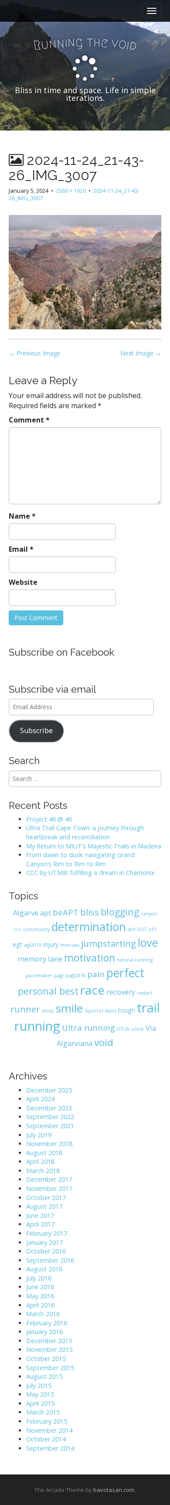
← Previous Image (35, 353)
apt (45, 913)
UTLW (123, 1029)
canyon (149, 914)
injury (50, 944)
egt (17, 944)
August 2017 (44, 1206)
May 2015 (40, 1394)
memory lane (39, 959)
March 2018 (43, 1170)
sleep (48, 1011)
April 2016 (40, 1305)
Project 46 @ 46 (49, 819)
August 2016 (44, 1269)
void (103, 1042)
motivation (89, 958)
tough (126, 1010)
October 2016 (46, 1251)
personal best (48, 991)
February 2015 (46, 1421)
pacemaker (39, 975)
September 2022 (50, 1117)
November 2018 (49, 1144)
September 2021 (50, 1126)
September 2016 (50, 1260)
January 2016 (44, 1331)
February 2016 (46, 1323)
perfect (125, 973)
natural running (135, 960)
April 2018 (40, 1161)
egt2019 (32, 945)
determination (88, 927)
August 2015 (44, 1376)
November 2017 (49, 1188)
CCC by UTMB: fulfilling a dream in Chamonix (90, 872)
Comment (29, 420)
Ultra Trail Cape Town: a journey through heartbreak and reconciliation (85, 832)
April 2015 (40, 1403)
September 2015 (50, 1368)
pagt (59, 975)
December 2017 (49, 1179)
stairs (110, 1011)
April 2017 (40, 1224)
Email (21, 549)
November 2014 (49, 1430)
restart (144, 993)
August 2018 (44, 1153)
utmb (137, 1029)
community (36, 929)
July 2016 (38, 1278)
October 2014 (46, 1439)
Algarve (25, 913)
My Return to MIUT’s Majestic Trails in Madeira (93, 846)
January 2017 (44, 1242)
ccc (17, 929)
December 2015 (49, 1341)
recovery (120, 992)
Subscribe (36, 730)
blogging (120, 911)
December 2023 (49, 1108)
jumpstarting (108, 943)
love (148, 942)
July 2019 (38, 1135)
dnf (132, 929)
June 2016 (40, 1287)
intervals (69, 945)
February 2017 (46, 1233)
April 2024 (40, 1099)
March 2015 (43, 1412)
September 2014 (50, 1448)
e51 (152, 929)
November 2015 (49, 1349)
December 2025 (49, 1090)
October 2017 (46, 1197)
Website (23, 582)
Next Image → (140, 353)
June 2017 (40, 1215)
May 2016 (40, 1296)
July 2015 (38, 1385)
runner (25, 1009)
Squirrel (94, 1011)
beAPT (65, 912)
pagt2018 (75, 975)
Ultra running (88, 1027)
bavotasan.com (113, 1490)
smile (69, 1008)
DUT (141, 929)
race (92, 990)
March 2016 (43, 1314)
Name (22, 516)
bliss (89, 912)
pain (96, 974)
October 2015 (46, 1358)
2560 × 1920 (71, 190)
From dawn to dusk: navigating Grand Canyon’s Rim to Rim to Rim (80, 859)
